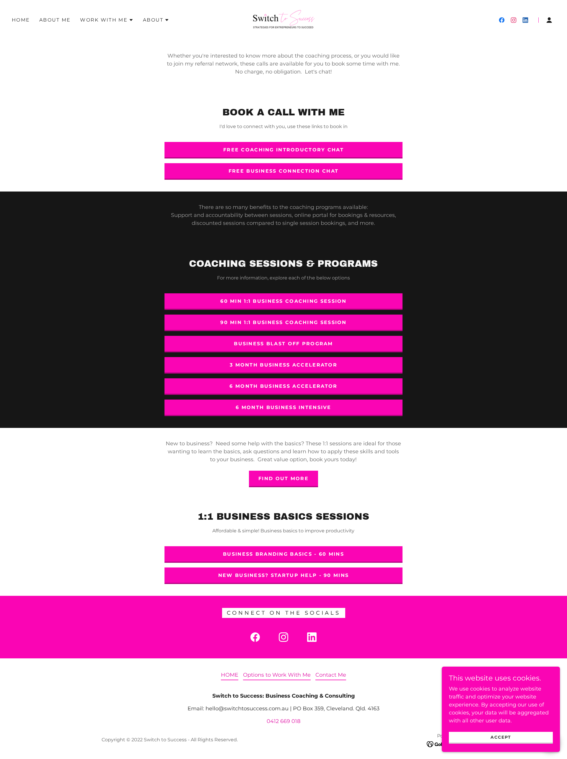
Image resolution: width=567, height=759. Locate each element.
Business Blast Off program (283, 343)
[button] (106, 20)
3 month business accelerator (283, 365)
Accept (501, 737)
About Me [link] (55, 20)
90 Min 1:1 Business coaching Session (283, 322)
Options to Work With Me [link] (277, 675)
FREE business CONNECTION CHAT (283, 171)
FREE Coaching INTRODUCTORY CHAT (283, 150)
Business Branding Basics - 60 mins (283, 554)
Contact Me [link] (330, 675)
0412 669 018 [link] (283, 721)
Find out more (283, 478)
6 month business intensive (283, 407)
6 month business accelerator (283, 386)
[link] (283, 20)
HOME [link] (21, 20)
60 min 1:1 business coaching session (283, 301)
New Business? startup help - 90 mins (283, 575)
